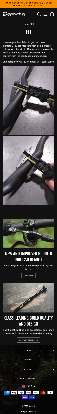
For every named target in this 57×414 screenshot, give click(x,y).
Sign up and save (28, 379)
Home (26, 24)
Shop (28, 350)
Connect (28, 360)
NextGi (34, 411)
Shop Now (28, 276)
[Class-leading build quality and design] (28, 297)
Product (28, 369)
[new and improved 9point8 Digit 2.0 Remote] (28, 233)
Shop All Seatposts (28, 340)
